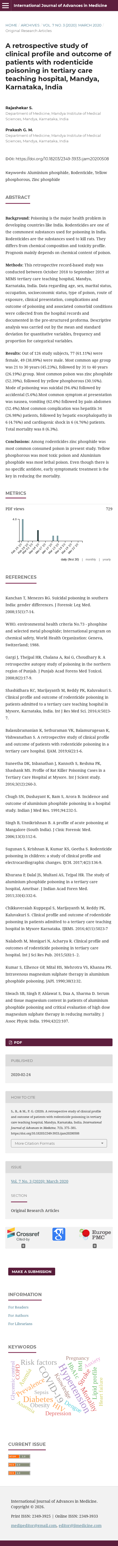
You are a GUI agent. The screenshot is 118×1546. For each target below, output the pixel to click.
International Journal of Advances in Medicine (60, 5)
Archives (30, 25)
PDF (17, 1042)
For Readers (18, 1307)
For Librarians (20, 1323)
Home (11, 25)
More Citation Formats (35, 1143)
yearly (107, 559)
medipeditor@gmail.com (34, 1525)
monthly (91, 559)
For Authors (18, 1315)
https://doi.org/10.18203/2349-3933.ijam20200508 (62, 158)
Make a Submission (32, 1271)
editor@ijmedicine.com (80, 1525)
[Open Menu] (5, 5)
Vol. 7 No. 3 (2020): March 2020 (72, 25)
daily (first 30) (70, 559)
